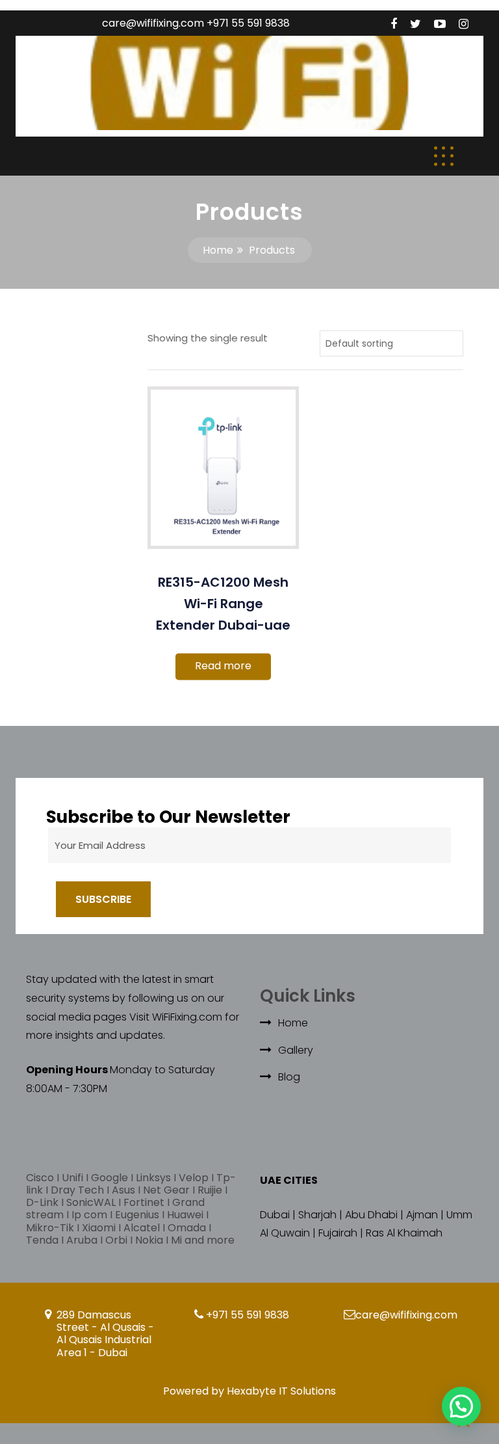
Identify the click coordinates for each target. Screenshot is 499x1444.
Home (218, 250)
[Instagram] (463, 24)
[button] (461, 1406)
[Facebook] (393, 24)
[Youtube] (440, 24)
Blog (289, 1076)
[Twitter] (415, 24)
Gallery (295, 1050)
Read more (223, 665)
